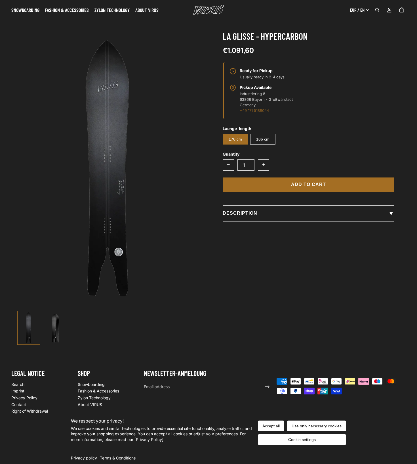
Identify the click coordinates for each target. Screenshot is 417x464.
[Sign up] (267, 386)
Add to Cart (308, 184)
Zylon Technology (94, 397)
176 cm (235, 139)
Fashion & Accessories (98, 390)
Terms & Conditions (118, 457)
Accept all (271, 426)
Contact (18, 404)
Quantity (231, 154)
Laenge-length (237, 128)
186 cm (262, 139)
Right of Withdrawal (29, 411)
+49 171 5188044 (254, 110)
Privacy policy (84, 457)
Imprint (17, 390)
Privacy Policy (24, 397)
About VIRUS (90, 404)
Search (17, 384)
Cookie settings (302, 439)
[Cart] (401, 10)
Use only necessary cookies (317, 426)
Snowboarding (91, 384)
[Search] (377, 10)
